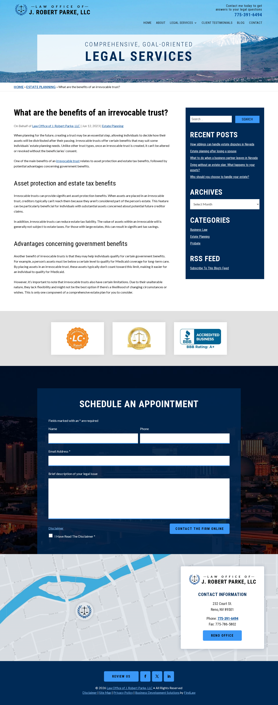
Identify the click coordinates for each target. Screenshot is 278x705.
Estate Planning (113, 126)
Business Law (198, 230)
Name (52, 429)
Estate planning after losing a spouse (213, 151)
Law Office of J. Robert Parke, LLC (56, 126)
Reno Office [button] (222, 635)
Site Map (105, 692)
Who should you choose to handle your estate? (219, 177)
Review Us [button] (121, 676)
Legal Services (181, 23)
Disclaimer (55, 528)
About (160, 23)
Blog (241, 23)
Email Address (59, 451)
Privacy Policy (123, 692)
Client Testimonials (217, 23)
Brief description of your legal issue (72, 474)
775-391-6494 (248, 14)
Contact (255, 23)
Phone (144, 429)
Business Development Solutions (157, 692)
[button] (274, 675)
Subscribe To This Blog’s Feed (209, 268)
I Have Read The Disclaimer (75, 536)
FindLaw (189, 692)
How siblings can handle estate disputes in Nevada (222, 144)
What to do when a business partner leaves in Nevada (224, 158)
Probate (195, 243)
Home (147, 23)
